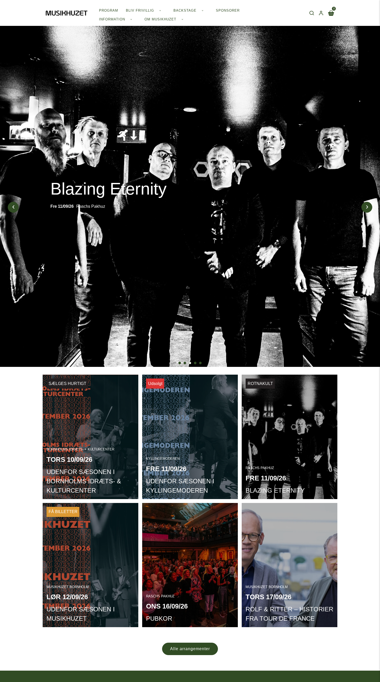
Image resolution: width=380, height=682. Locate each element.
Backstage (184, 10)
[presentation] (13, 207)
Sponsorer (228, 10)
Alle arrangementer (190, 649)
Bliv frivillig (140, 10)
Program (108, 10)
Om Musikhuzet (160, 19)
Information (112, 19)
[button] (179, 363)
